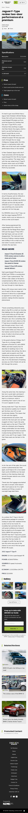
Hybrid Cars (14, 757)
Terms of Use (11, 636)
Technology (14, 767)
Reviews (7, 7)
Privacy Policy (20, 636)
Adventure (14, 776)
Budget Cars (14, 779)
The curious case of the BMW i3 (13, 694)
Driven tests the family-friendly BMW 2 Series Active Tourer (14, 712)
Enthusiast (14, 773)
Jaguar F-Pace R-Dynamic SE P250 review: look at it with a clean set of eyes (14, 256)
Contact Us (14, 782)
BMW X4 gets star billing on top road (14, 661)
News (14, 751)
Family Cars (14, 770)
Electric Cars (14, 760)
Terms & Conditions (14, 785)
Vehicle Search (14, 764)
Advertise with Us (14, 792)
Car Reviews (14, 748)
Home (3, 7)
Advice (14, 754)
